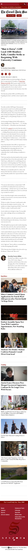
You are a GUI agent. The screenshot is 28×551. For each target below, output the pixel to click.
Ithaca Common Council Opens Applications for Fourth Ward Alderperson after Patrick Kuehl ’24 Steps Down (13, 297)
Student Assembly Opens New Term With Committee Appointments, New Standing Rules (12, 325)
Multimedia (18, 514)
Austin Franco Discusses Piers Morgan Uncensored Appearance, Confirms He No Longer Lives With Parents (13, 386)
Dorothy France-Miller (9, 68)
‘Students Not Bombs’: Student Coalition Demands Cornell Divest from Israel (13, 351)
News (2, 508)
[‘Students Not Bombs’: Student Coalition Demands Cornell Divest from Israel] (14, 340)
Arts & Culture (5, 514)
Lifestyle (17, 510)
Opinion (3, 510)
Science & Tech (19, 508)
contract (10, 128)
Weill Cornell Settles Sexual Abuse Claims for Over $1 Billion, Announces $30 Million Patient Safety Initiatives (13, 413)
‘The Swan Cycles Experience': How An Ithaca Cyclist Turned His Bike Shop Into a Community (13, 459)
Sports (3, 512)
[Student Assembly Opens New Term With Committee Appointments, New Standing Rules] (14, 312)
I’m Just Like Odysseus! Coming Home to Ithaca (12, 436)
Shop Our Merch (11, 15)
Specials (17, 512)
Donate (19, 15)
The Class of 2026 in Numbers (11, 7)
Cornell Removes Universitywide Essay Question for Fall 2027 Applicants (12, 482)
